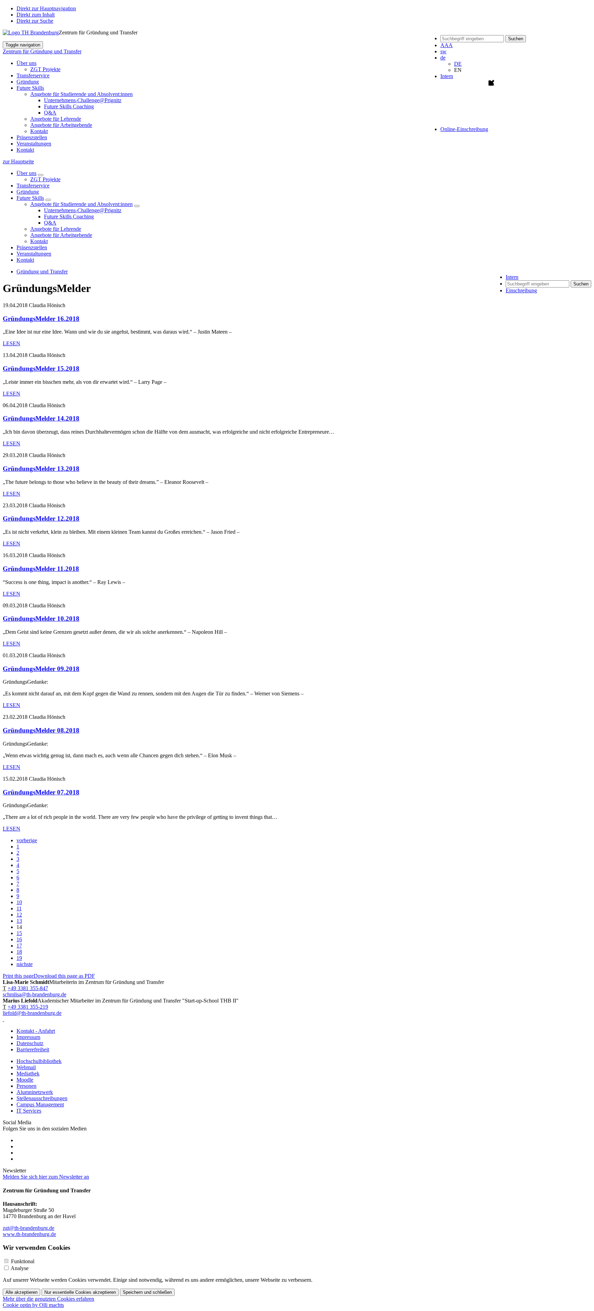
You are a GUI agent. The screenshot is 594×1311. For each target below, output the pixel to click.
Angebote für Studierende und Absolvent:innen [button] (81, 94)
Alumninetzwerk (34, 1092)
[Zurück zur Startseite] (31, 32)
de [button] (443, 58)
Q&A (50, 113)
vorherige (26, 840)
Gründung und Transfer (42, 271)
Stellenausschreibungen (41, 1098)
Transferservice (33, 75)
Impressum (28, 1037)
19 (19, 958)
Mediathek (28, 1073)
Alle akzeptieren (21, 1292)
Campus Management (40, 1104)
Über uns (26, 173)
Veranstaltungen (33, 144)
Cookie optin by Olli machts (33, 1305)
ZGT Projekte (45, 69)
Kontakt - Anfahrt (35, 1031)
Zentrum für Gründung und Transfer (42, 51)
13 (19, 921)
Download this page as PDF (64, 976)
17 (19, 946)
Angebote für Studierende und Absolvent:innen (81, 204)
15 (19, 933)
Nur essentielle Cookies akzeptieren (80, 1292)
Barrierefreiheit (32, 1049)
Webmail (26, 1067)
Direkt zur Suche (34, 21)
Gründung (27, 82)
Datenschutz (29, 1043)
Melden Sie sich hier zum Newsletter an (46, 1177)
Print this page (18, 976)
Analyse (20, 1268)
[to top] (3, 1019)
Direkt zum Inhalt (35, 15)
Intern (446, 76)
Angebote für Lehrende (55, 119)
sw (443, 51)
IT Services (28, 1111)
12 (19, 915)
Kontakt (39, 131)
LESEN (11, 343)
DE (458, 64)
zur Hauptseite (18, 161)
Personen (26, 1086)
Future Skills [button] (30, 88)
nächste (24, 964)
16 (19, 939)
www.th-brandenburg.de (29, 1234)
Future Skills (30, 198)
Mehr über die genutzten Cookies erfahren (48, 1299)
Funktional (22, 1261)
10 (19, 902)
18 (19, 952)
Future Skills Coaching (69, 106)
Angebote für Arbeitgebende (61, 125)
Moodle (24, 1080)
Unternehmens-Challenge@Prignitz (82, 100)
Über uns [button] (26, 63)
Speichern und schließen (147, 1292)
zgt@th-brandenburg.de (28, 1228)
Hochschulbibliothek (39, 1061)
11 (19, 908)
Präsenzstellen (31, 137)
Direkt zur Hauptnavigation (46, 8)
